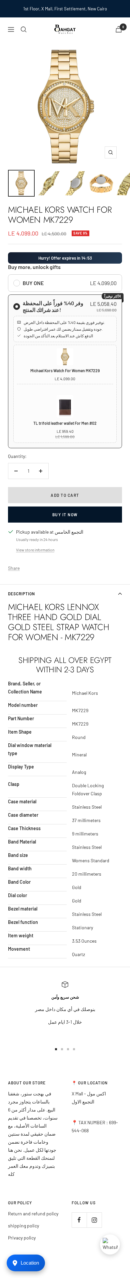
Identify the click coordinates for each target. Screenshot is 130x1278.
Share (14, 568)
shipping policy (23, 1225)
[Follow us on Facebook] (79, 1219)
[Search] (24, 29)
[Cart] (118, 29)
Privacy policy (22, 1237)
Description (21, 593)
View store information (35, 549)
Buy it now (65, 514)
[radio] (65, 283)
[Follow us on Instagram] (94, 1219)
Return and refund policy (33, 1213)
